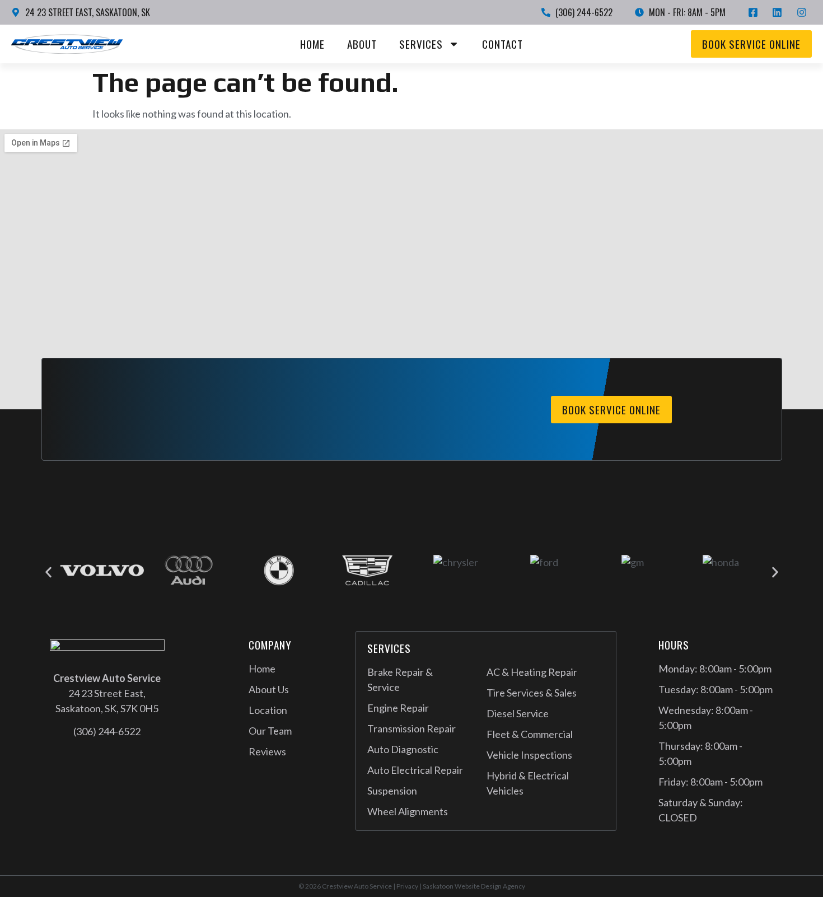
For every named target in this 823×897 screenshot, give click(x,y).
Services (421, 44)
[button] (48, 573)
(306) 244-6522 (107, 731)
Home (312, 44)
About (362, 44)
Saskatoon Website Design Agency (474, 886)
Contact (502, 44)
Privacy (407, 886)
